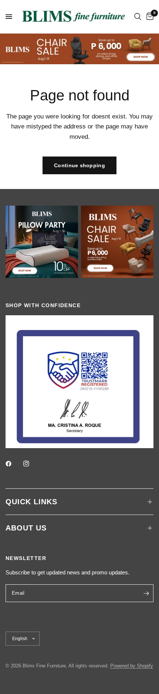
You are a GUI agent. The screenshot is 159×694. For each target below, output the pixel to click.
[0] (148, 16)
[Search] (138, 16)
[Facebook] (14, 464)
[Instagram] (31, 464)
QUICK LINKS (31, 502)
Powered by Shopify (131, 666)
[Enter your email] (146, 593)
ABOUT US (26, 528)
